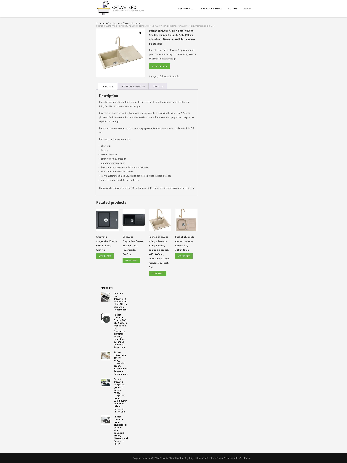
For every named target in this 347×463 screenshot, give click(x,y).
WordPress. (244, 458)
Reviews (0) (158, 86)
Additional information (133, 86)
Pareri (247, 9)
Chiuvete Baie (186, 9)
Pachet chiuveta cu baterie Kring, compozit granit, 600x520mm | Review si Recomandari (121, 363)
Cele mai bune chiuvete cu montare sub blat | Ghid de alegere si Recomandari (121, 301)
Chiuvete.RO (124, 7)
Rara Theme (217, 458)
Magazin (232, 9)
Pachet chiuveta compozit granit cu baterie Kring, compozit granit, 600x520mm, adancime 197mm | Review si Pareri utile (121, 395)
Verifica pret (159, 66)
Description (107, 86)
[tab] (107, 86)
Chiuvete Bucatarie (211, 9)
